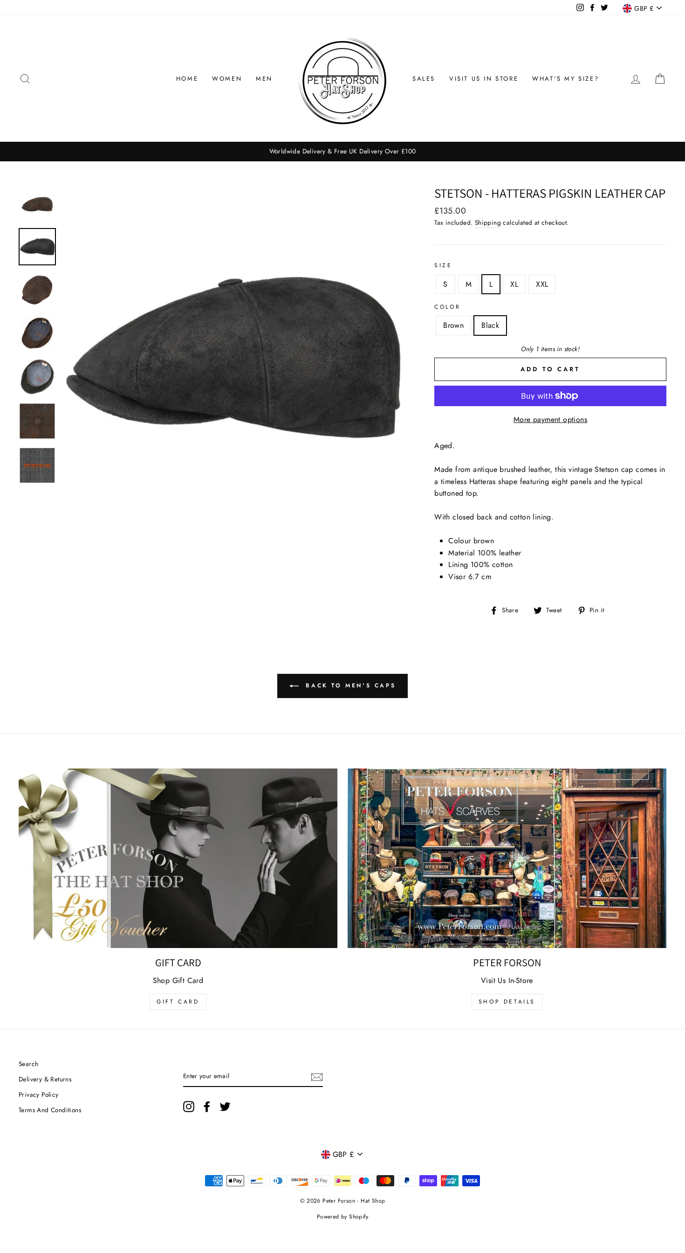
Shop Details (507, 1001)
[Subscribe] (317, 1077)
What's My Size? (565, 78)
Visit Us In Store (483, 78)
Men (264, 78)
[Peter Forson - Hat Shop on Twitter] (225, 1106)
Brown (453, 325)
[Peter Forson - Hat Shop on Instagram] (188, 1106)
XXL (542, 284)
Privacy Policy (39, 1094)
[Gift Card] (178, 858)
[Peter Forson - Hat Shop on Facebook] (206, 1106)
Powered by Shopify (342, 1216)
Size (443, 265)
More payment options (550, 419)
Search (28, 1063)
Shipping (488, 222)
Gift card (178, 1001)
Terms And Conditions (50, 1110)
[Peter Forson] (507, 858)
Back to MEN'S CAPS (349, 685)
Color (447, 307)
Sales (423, 78)
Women (227, 78)
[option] (342, 151)
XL (514, 284)
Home (187, 78)
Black (490, 325)
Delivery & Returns (45, 1079)
